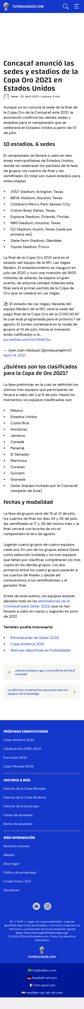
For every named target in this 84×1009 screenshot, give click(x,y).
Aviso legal (11, 864)
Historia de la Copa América (25, 797)
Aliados (9, 855)
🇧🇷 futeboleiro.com (42, 970)
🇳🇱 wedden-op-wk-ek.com (42, 992)
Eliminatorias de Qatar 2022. (35, 637)
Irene (14, 96)
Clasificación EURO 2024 (22, 749)
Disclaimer (11, 890)
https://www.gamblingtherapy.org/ (46, 933)
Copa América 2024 (19, 740)
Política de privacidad (20, 872)
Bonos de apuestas (18, 824)
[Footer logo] (42, 952)
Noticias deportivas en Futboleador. (40, 650)
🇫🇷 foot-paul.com (42, 985)
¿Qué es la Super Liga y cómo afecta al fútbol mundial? (45, 672)
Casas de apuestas (18, 815)
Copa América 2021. (27, 644)
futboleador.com (27, 6)
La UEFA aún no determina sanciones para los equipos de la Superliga (38, 692)
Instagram (47, 906)
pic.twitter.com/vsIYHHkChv (27, 339)
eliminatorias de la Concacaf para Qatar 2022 (37, 604)
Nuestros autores (16, 846)
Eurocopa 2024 (15, 757)
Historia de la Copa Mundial (24, 788)
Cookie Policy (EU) (17, 881)
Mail (36, 906)
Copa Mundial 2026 (19, 766)
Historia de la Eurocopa (21, 806)
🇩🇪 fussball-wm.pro (42, 978)
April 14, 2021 (15, 355)
